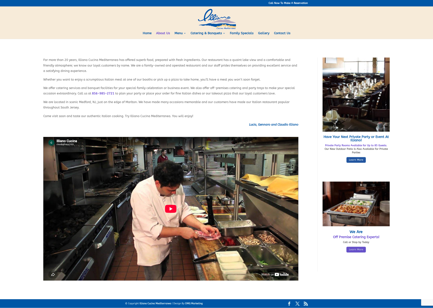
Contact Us (282, 33)
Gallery (263, 33)
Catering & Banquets (206, 33)
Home (147, 33)
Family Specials (242, 33)
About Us (163, 33)
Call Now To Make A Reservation (288, 3)
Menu (179, 33)
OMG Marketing (194, 303)
